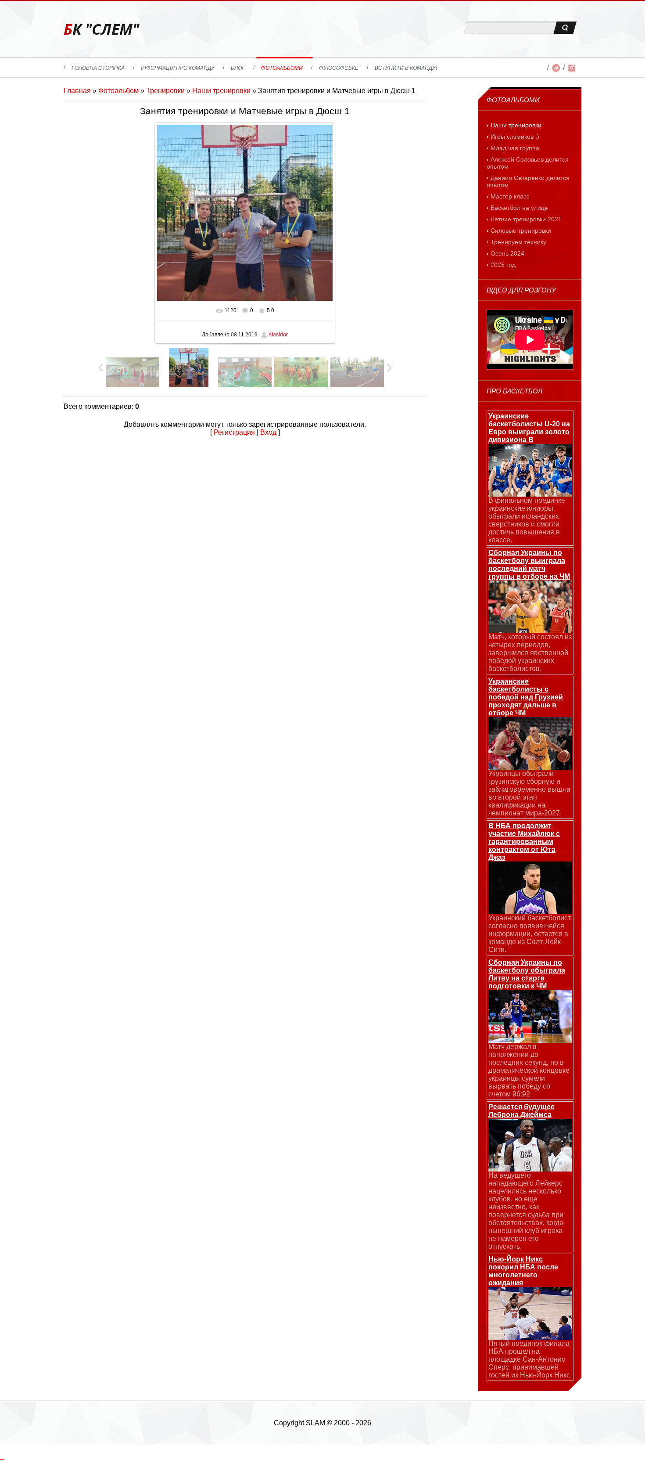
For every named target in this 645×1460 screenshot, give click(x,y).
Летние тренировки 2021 (526, 219)
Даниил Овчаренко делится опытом (528, 181)
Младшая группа (515, 147)
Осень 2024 (507, 253)
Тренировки (165, 90)
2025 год (503, 264)
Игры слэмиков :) (515, 136)
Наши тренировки (221, 90)
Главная (77, 90)
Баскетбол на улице (519, 207)
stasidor (278, 335)
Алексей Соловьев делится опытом (528, 163)
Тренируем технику (518, 241)
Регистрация (234, 432)
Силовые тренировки (521, 230)
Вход (268, 432)
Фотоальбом (118, 90)
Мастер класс (510, 196)
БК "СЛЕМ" (101, 29)
